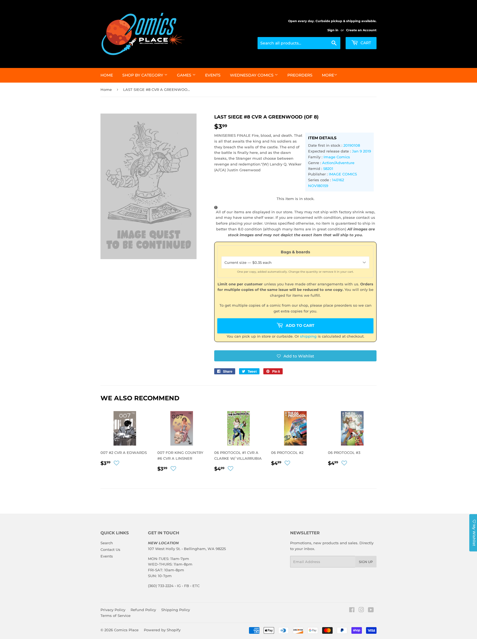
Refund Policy (143, 610)
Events (213, 75)
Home (106, 75)
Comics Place (126, 630)
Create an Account (361, 30)
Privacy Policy (112, 610)
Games (184, 75)
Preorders (299, 75)
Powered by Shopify (162, 630)
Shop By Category (143, 75)
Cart (365, 42)
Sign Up (366, 562)
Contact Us (110, 549)
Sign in (332, 30)
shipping (308, 336)
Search (106, 543)
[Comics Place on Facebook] (352, 610)
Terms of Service (115, 615)
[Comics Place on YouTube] (371, 610)
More (328, 75)
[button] (295, 355)
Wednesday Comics (252, 75)
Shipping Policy (175, 610)
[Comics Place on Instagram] (361, 610)
